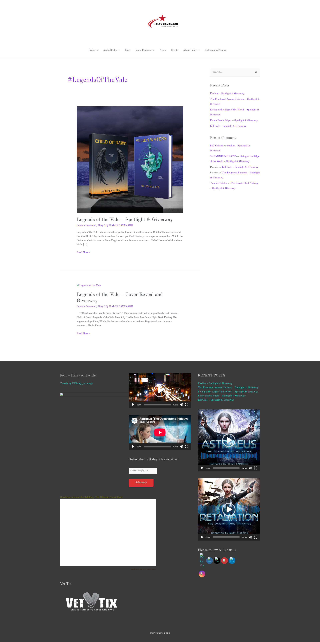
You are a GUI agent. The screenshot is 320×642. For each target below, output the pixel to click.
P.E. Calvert (216, 146)
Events (174, 50)
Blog (127, 50)
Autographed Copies (215, 50)
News (163, 50)
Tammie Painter (218, 183)
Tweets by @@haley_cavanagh (76, 383)
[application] (160, 390)
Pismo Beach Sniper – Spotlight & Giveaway (234, 120)
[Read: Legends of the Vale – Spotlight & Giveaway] (130, 159)
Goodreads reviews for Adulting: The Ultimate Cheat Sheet (91, 497)
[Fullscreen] (186, 404)
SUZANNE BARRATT (223, 156)
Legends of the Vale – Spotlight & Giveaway (125, 219)
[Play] (133, 404)
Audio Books (110, 50)
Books (91, 50)
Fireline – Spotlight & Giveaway (227, 93)
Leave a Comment (86, 225)
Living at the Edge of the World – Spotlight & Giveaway (228, 392)
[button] (160, 390)
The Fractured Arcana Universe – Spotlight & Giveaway (228, 387)
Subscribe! (141, 482)
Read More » (83, 252)
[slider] (157, 404)
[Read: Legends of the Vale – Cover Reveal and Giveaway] (89, 285)
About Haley (190, 50)
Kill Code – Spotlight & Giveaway (228, 126)
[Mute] (181, 404)
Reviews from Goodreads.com (143, 569)
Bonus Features (143, 50)
